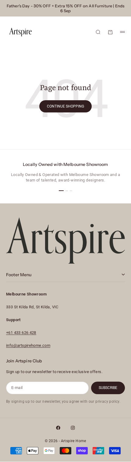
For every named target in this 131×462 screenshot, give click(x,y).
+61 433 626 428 (21, 332)
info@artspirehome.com (28, 345)
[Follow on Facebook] (58, 427)
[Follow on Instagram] (72, 427)
